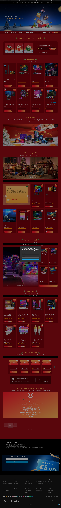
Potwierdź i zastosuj (30, 259)
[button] (30, 253)
